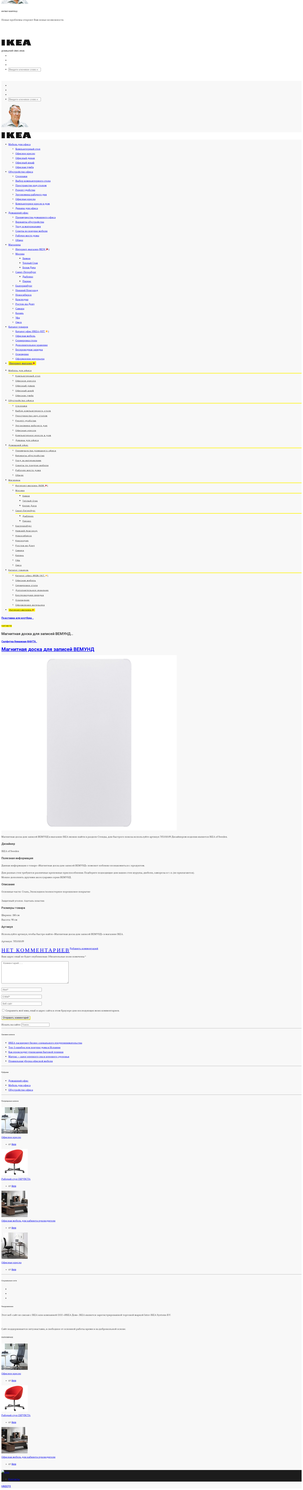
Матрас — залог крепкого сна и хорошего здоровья (38, 1056)
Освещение (22, 354)
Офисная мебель (25, 336)
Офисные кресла (25, 199)
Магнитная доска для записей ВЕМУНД (47, 649)
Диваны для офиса (26, 208)
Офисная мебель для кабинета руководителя (28, 1220)
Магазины (14, 244)
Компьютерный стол (27, 149)
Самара (19, 308)
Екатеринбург (23, 285)
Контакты (14, 1479)
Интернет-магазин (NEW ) (32, 249)
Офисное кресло (25, 153)
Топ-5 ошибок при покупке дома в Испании (34, 1047)
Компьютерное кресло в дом (32, 203)
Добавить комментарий (84, 948)
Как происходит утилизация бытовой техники (35, 1052)
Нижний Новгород (26, 290)
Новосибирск (23, 294)
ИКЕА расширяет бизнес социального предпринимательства (45, 1042)
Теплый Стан (30, 263)
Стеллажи (21, 176)
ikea (14, 1144)
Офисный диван (25, 158)
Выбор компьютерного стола (32, 180)
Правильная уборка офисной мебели (30, 1061)
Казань (19, 313)
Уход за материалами (28, 226)
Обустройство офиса (20, 171)
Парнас (26, 281)
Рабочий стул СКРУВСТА (16, 1179)
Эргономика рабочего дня (31, 194)
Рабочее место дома (27, 235)
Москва (19, 253)
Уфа (17, 317)
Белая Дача (29, 267)
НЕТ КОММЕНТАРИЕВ (35, 950)
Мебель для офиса (19, 144)
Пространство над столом (31, 185)
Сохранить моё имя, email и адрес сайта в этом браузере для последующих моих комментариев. (62, 1010)
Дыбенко (27, 276)
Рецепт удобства (25, 190)
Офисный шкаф (24, 162)
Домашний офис (18, 212)
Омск (18, 322)
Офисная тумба (24, 167)
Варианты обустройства (29, 221)
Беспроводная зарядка (29, 349)
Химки (26, 258)
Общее (19, 240)
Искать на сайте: (11, 1024)
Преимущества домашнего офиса (35, 217)
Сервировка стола (26, 340)
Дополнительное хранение (31, 345)
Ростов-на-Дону (25, 304)
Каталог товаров (18, 326)
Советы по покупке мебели (31, 231)
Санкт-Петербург (25, 272)
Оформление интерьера (29, 358)
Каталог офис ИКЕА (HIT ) (32, 331)
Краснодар (21, 299)
